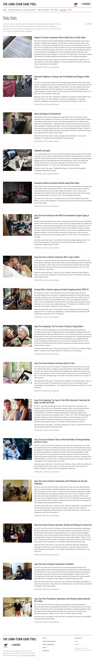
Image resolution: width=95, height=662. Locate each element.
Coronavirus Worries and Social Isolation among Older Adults (56, 182)
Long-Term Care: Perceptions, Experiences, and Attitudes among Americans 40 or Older (62, 600)
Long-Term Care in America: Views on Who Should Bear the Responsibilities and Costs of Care (62, 440)
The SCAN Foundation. (28, 655)
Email (76, 641)
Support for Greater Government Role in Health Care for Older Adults (60, 37)
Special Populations (29, 10)
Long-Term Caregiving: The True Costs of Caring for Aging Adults (58, 326)
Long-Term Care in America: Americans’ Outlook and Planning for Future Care (63, 524)
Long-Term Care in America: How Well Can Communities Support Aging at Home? (61, 216)
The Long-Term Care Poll (19, 4)
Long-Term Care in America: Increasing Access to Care (54, 363)
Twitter (77, 644)
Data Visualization (43, 10)
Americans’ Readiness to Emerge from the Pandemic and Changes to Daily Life (61, 77)
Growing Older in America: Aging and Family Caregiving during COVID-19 (61, 289)
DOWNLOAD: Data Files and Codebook (46, 67)
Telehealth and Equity (42, 150)
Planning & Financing (15, 10)
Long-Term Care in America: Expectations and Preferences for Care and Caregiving (60, 482)
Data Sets (63, 10)
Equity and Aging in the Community (47, 113)
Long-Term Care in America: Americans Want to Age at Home (56, 256)
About (5, 10)
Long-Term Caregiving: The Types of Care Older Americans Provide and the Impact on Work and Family (62, 401)
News (70, 10)
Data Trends (55, 10)
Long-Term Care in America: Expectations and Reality (54, 563)
